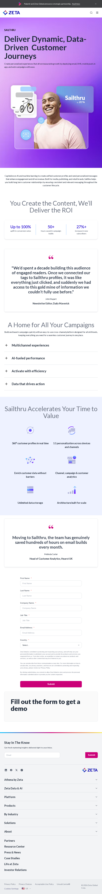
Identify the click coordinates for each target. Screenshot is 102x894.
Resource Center (14, 846)
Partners (9, 840)
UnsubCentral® (63, 884)
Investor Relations (15, 869)
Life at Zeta (11, 864)
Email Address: (27, 628)
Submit (51, 684)
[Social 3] (16, 770)
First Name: (26, 578)
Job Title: (24, 615)
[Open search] (91, 12)
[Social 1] (5, 770)
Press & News (12, 852)
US (27, 888)
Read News (76, 4)
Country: (24, 640)
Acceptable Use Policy (44, 884)
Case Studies (12, 858)
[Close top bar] (96, 4)
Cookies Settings (11, 889)
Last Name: (25, 590)
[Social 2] (11, 770)
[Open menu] (97, 12)
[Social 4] (21, 770)
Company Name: (28, 603)
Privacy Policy (45, 668)
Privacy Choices (25, 884)
